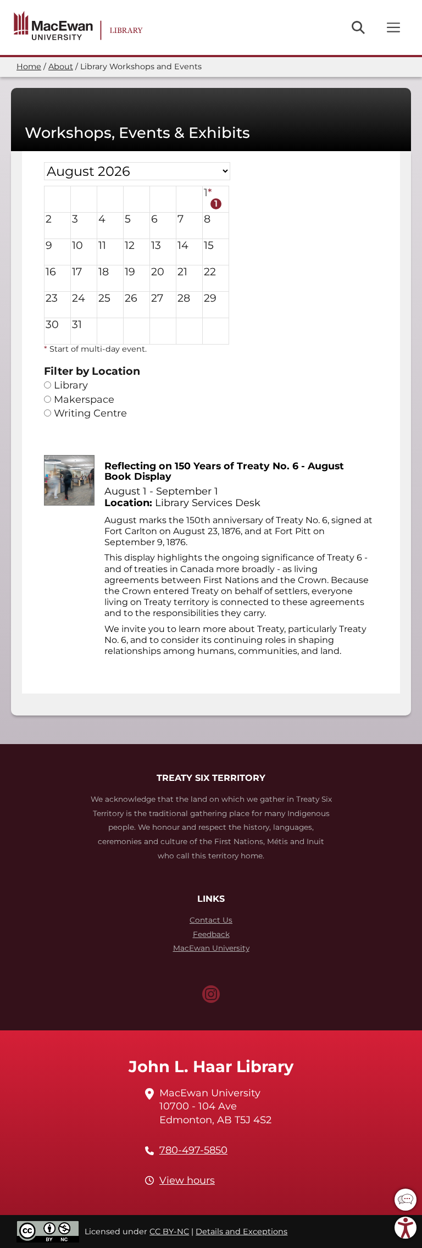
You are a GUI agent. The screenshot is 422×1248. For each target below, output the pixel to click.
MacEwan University (211, 948)
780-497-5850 (193, 1150)
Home (28, 66)
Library (71, 385)
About (60, 66)
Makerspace (84, 400)
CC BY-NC (169, 1231)
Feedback (211, 934)
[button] (406, 1200)
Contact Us (211, 920)
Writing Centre (90, 413)
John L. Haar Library (211, 1066)
